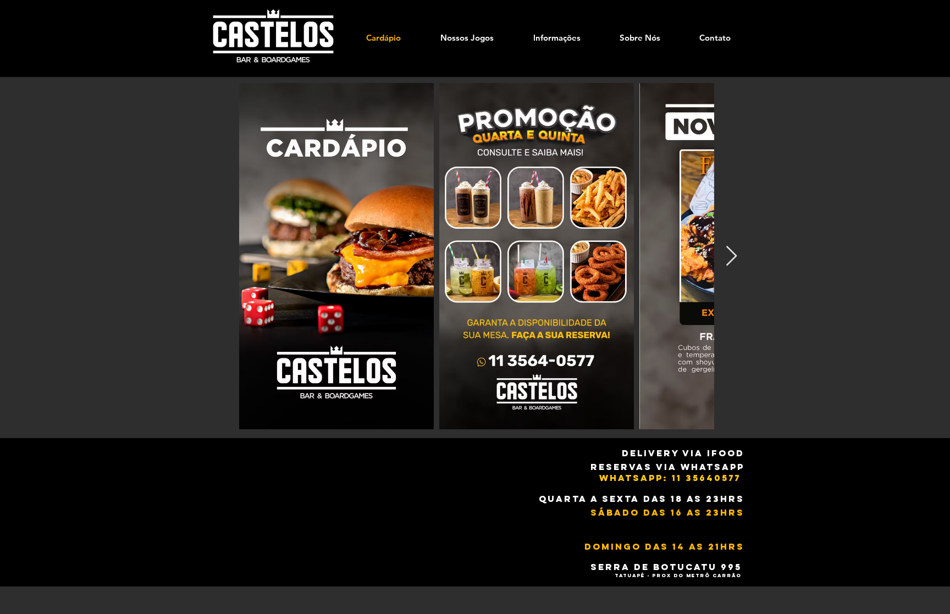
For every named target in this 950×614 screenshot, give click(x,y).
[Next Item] (731, 256)
